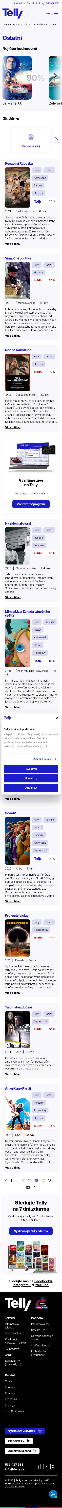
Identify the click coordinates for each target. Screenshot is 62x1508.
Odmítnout (31, 787)
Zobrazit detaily (42, 759)
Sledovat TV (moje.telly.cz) (13, 1362)
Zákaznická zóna (22, 3)
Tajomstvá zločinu (18, 1007)
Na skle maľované (18, 523)
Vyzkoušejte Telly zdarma (31, 1231)
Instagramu (22, 1285)
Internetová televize (12, 1325)
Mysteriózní (40, 850)
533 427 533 (14, 1464)
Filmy (42, 24)
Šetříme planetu (40, 1345)
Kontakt (36, 3)
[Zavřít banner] (57, 718)
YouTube (42, 1285)
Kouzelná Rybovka (19, 163)
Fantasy (38, 185)
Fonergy (10, 1405)
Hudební (38, 193)
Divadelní (39, 545)
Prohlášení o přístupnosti (38, 1353)
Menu (50, 13)
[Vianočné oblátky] (17, 280)
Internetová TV (40, 1324)
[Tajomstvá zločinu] (17, 1029)
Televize (17, 24)
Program (30, 24)
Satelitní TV (38, 1330)
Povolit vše (31, 768)
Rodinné (50, 622)
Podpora (37, 1318)
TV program (12, 1349)
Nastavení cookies (15, 1486)
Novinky (10, 1393)
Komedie (39, 835)
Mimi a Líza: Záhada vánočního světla (27, 613)
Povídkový (40, 652)
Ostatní (49, 170)
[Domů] (12, 13)
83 (28, 1187)
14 (23, 1180)
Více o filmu (13, 243)
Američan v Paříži (18, 1088)
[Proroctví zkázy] (17, 938)
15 (29, 1180)
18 (49, 1180)
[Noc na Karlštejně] (17, 372)
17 (43, 1180)
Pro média (11, 1399)
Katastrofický (41, 929)
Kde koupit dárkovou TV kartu (16, 1341)
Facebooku (43, 1281)
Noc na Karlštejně (18, 350)
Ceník (8, 1354)
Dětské (37, 645)
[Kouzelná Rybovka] (17, 187)
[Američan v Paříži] (17, 1111)
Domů (5, 24)
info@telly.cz (14, 1469)
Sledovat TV (16, 1441)
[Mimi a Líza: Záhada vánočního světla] (17, 643)
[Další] (56, 140)
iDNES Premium (14, 1411)
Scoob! (10, 813)
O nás (8, 1381)
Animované (40, 177)
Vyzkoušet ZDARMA (22, 1431)
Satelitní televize (14, 1333)
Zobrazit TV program (31, 504)
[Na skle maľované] (17, 545)
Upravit (29, 778)
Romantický (40, 1110)
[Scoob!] (17, 841)
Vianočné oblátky (18, 258)
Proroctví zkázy (17, 915)
